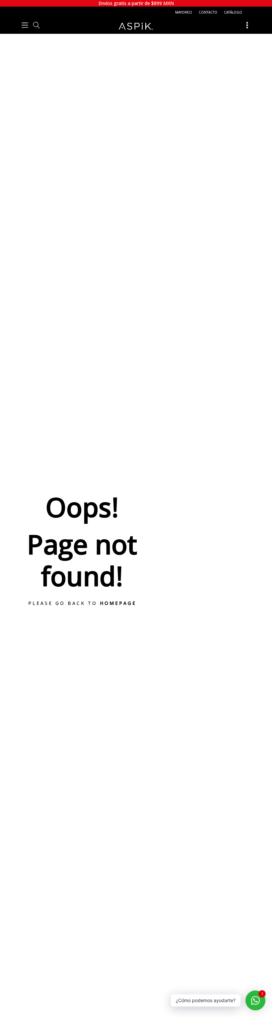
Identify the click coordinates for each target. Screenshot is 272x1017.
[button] (25, 25)
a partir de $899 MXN (136, 3)
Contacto (208, 12)
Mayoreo (183, 12)
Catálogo (233, 12)
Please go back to (82, 603)
